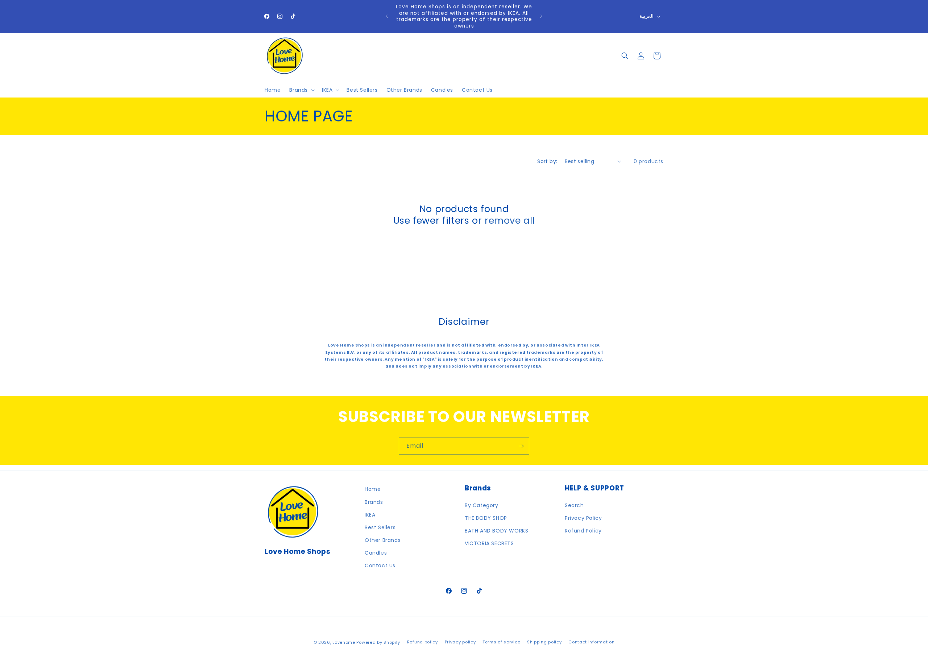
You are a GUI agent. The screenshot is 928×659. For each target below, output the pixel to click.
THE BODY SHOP (486, 518)
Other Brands (383, 540)
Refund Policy (583, 530)
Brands (374, 502)
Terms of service (501, 642)
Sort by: (547, 161)
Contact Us (380, 565)
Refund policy (422, 642)
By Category (481, 505)
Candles (376, 552)
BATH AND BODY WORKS (496, 530)
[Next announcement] (541, 16)
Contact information (591, 642)
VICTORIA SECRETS (489, 543)
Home (373, 489)
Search (574, 505)
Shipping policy (544, 642)
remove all (510, 221)
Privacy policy (460, 642)
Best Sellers (380, 527)
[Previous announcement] (387, 16)
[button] (301, 90)
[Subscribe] (521, 446)
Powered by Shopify (378, 642)
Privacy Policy (583, 518)
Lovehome (343, 642)
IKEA (370, 514)
